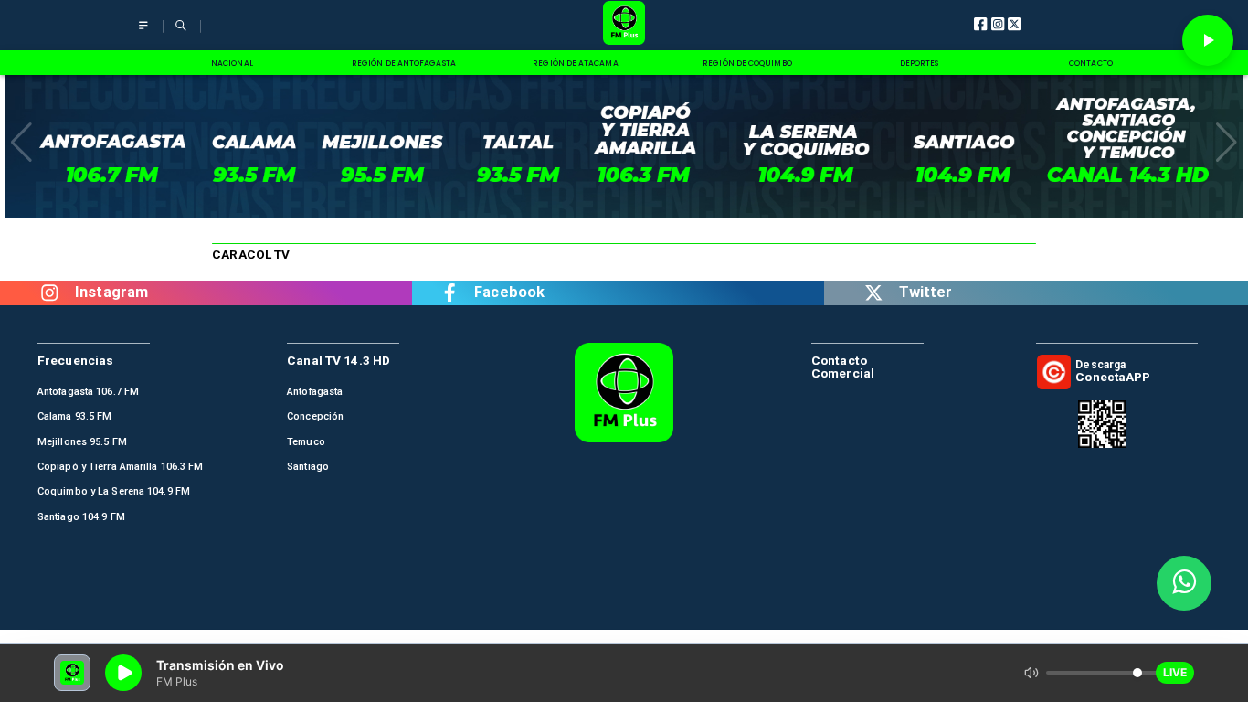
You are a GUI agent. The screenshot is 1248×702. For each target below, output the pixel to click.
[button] (21, 142)
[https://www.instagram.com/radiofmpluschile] (50, 293)
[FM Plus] (143, 33)
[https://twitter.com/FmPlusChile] (873, 293)
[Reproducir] (1207, 40)
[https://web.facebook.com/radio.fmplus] (449, 293)
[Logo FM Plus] (624, 25)
